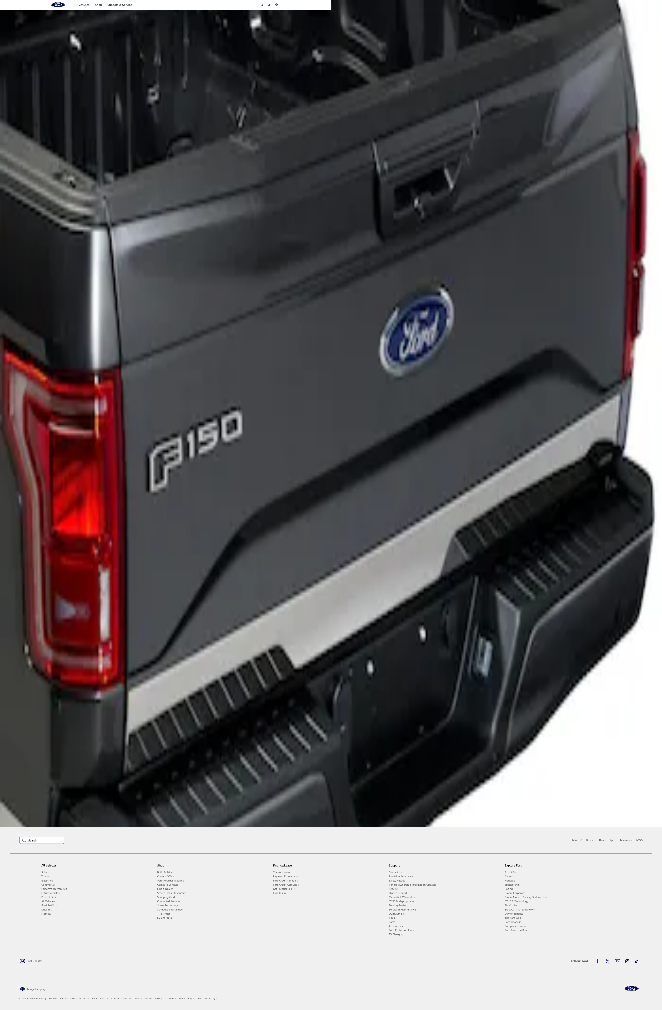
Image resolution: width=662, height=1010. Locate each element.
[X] (607, 961)
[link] (53, 998)
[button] (33, 989)
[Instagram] (627, 961)
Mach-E (577, 840)
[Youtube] (617, 961)
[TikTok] (636, 961)
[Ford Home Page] (632, 988)
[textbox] (41, 840)
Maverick (626, 840)
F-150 (639, 840)
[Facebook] (598, 961)
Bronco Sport (607, 840)
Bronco (590, 840)
